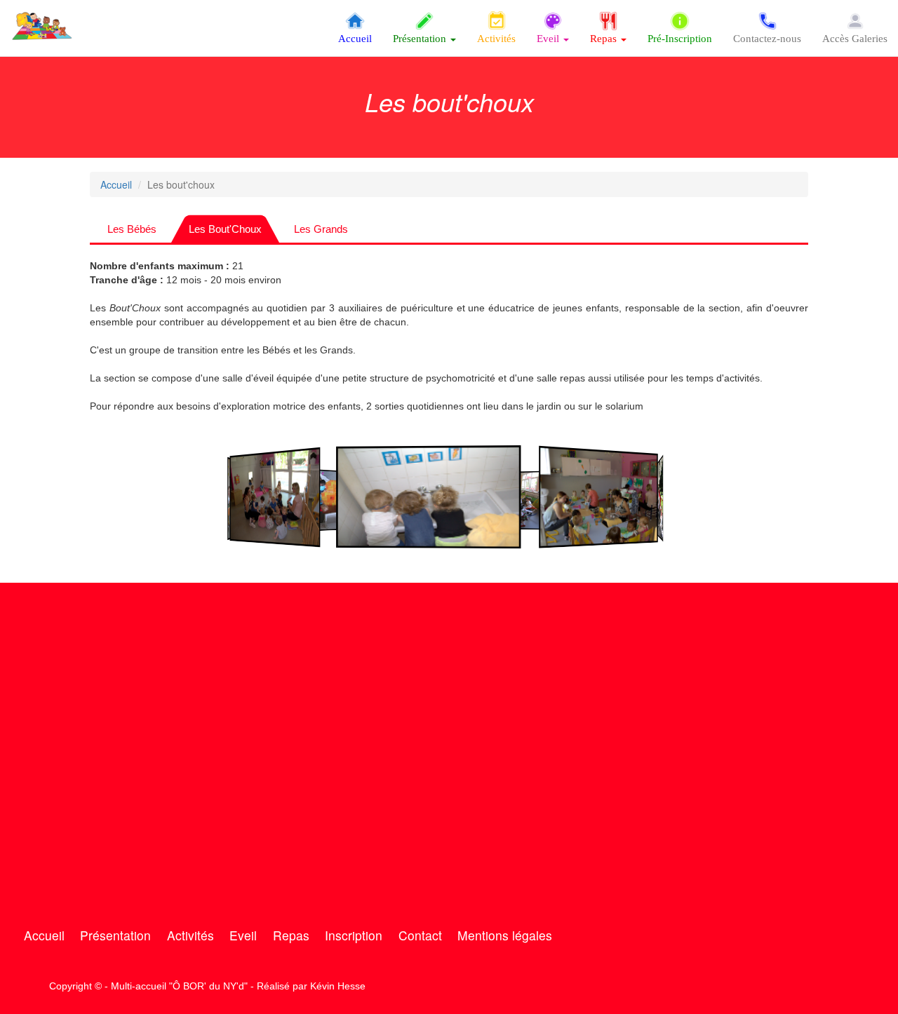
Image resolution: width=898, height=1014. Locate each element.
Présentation (115, 935)
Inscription (353, 935)
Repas (291, 935)
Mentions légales (504, 935)
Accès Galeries (854, 38)
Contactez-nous (767, 38)
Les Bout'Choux (225, 229)
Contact (420, 935)
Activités (496, 38)
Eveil (243, 935)
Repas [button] (604, 38)
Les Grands (321, 229)
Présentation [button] (421, 38)
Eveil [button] (549, 38)
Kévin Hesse (338, 986)
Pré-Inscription (680, 38)
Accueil (355, 38)
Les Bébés (131, 229)
